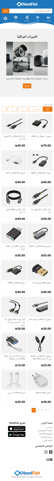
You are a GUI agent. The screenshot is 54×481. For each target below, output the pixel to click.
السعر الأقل (17, 109)
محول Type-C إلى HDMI (41, 136)
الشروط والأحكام (45, 434)
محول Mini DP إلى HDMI (41, 173)
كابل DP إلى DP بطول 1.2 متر (41, 211)
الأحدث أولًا (7, 109)
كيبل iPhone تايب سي (16, 393)
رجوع (27, 86)
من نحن (49, 427)
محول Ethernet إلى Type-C (40, 246)
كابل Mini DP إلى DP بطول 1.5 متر (14, 138)
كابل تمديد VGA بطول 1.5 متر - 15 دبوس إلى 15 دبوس (14, 322)
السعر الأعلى (28, 109)
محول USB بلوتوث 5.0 (42, 283)
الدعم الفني (48, 440)
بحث (5, 11)
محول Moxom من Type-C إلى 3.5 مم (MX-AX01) (40, 358)
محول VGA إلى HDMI (16, 283)
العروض (38, 109)
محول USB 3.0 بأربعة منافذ (40, 319)
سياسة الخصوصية (45, 430)
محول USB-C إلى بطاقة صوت (15, 248)
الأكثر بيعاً (47, 109)
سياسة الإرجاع (46, 437)
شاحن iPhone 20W (43, 393)
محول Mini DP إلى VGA (15, 173)
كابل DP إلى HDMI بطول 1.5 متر (15, 211)
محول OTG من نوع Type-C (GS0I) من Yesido (14, 358)
